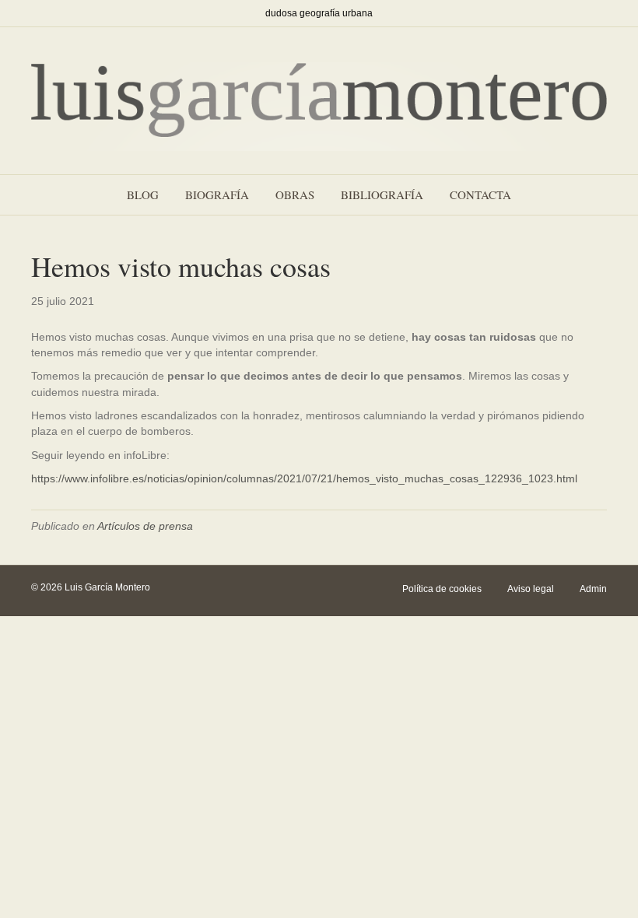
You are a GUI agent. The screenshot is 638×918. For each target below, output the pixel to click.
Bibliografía (382, 194)
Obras (294, 194)
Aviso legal (530, 588)
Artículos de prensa (145, 526)
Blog (143, 194)
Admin (593, 588)
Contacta (480, 194)
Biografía (217, 194)
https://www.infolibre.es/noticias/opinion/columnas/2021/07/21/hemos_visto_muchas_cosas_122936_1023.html (304, 478)
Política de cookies (442, 588)
